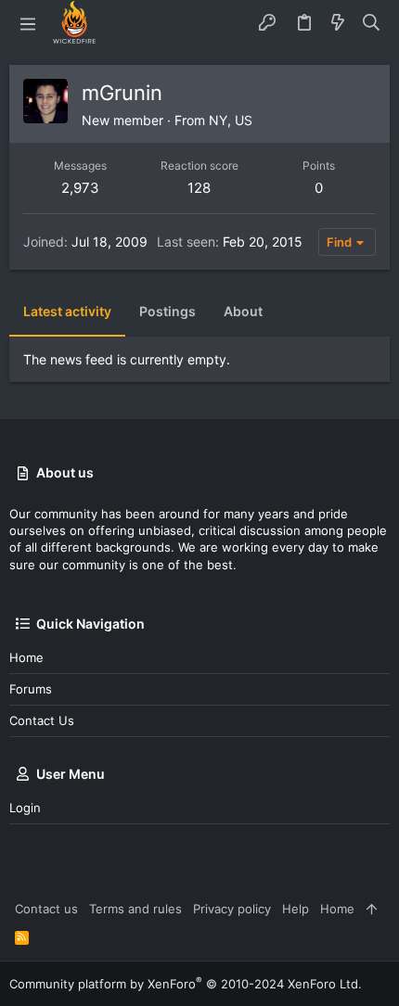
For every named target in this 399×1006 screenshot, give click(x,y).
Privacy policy (232, 908)
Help (295, 908)
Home (26, 657)
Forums (30, 688)
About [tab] (243, 311)
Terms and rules (135, 908)
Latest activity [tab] (67, 311)
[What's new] (338, 23)
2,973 (80, 188)
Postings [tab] (167, 311)
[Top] (371, 909)
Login (25, 807)
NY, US (230, 120)
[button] (27, 23)
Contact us (41, 720)
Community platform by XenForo (185, 983)
